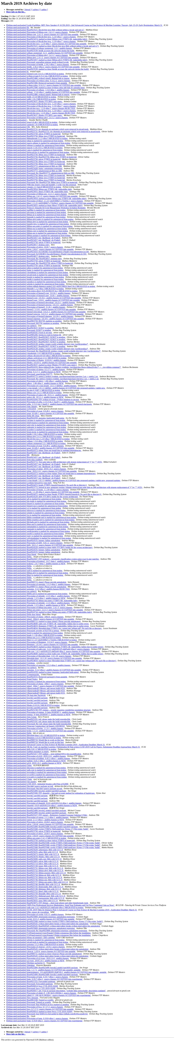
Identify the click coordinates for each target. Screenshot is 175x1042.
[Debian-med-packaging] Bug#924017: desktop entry (28, 245)
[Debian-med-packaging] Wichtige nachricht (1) (25, 963)
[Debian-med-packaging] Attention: (20, 965)
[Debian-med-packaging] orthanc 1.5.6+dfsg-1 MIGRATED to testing (34, 441)
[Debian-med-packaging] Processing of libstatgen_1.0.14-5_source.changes (37, 642)
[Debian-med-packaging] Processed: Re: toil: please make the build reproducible (38, 724)
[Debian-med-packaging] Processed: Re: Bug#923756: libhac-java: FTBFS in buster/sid (42, 182)
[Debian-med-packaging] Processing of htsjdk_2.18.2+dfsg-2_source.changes (37, 64)
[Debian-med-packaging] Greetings (20, 663)
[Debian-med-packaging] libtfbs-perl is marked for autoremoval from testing (37, 594)
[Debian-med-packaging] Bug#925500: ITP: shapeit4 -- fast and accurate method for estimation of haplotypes (50, 793)
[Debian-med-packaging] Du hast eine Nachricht (26, 695)
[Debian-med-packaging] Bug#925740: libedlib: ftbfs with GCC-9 (33, 884)
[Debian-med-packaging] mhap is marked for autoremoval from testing (35, 141)
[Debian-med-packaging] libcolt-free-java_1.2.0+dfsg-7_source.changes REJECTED (41, 108)
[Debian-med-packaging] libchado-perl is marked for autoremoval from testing (38, 522)
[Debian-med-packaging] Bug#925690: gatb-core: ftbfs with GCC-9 (34, 859)
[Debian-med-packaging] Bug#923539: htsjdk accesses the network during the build (40, 51)
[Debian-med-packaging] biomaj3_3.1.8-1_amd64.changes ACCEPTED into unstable (41, 309)
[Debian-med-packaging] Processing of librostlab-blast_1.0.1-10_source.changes (39, 656)
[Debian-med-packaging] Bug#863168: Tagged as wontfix (30, 1000)
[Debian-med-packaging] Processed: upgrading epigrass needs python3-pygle (37, 62)
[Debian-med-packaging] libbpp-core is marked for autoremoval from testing (37, 231)
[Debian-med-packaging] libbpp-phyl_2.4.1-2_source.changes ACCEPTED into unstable (42, 57)
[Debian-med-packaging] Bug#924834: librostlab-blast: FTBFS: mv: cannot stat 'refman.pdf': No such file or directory (54, 628)
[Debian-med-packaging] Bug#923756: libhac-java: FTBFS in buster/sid (35, 136)
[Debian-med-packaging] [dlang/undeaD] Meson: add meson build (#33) (35, 688)
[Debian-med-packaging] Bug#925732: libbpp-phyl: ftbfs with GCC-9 (35, 870)
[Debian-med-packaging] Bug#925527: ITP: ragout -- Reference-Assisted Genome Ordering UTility (47, 815)
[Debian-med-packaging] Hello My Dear (23, 416)
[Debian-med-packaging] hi (17, 71)
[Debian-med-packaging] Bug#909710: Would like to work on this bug (35, 740)
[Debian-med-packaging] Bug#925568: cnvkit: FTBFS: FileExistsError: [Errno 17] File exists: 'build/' (47, 829)
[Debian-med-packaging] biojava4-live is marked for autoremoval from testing (38, 152)
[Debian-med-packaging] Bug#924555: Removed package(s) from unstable (37, 677)
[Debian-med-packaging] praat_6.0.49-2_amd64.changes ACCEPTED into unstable (40, 448)
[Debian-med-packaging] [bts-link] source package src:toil (30, 786)
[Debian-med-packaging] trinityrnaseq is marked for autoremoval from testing (37, 423)
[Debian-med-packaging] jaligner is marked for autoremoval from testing (35, 145)
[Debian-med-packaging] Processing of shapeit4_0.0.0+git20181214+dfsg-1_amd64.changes (44, 803)
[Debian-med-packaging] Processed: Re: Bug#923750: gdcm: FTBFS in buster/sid (39, 263)
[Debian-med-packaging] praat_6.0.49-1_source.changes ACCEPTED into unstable (40, 413)
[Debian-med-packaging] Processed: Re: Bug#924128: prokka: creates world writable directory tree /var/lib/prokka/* (53, 351)
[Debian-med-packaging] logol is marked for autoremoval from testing (34, 633)
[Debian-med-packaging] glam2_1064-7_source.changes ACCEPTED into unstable (40, 686)
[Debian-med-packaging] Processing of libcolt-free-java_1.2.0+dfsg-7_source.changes (41, 37)
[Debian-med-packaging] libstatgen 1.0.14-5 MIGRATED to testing (33, 738)
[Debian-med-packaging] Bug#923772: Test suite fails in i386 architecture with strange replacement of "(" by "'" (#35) (54, 462)
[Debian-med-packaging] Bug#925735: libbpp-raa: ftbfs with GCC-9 (34, 877)
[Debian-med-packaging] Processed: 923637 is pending (29, 330)
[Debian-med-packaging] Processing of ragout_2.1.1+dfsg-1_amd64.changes (37, 817)
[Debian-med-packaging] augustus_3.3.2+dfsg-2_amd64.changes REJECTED (38, 589)
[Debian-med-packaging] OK (18, 127)
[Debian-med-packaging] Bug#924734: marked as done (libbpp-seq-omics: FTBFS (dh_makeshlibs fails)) (49, 612)
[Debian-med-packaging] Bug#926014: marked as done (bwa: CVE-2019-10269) (39, 1011)
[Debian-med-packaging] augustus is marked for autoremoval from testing (36, 681)
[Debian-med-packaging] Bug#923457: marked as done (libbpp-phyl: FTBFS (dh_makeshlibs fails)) (47, 60)
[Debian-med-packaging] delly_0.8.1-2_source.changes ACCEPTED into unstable (40, 545)
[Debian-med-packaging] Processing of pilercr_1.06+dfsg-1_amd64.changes (37, 381)
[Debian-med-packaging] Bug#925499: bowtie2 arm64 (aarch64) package (36, 791)
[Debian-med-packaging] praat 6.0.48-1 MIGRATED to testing (32, 122)
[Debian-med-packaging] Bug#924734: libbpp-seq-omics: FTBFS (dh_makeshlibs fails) (42, 600)
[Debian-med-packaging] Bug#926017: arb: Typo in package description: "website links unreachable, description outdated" (56, 991)
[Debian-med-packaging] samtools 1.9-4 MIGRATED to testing (32, 124)
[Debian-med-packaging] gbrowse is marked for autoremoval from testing (36, 510)
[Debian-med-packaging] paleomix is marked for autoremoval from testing (36, 427)
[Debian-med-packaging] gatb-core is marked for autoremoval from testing (36, 770)
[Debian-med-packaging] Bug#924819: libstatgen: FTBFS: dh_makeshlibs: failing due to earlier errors (47, 626)
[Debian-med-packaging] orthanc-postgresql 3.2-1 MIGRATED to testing (36, 443)
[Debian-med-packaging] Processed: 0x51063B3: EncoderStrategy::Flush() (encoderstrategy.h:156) (46, 254)
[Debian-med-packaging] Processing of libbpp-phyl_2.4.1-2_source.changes (37, 55)
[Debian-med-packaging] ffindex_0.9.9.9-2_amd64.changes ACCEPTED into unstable (41, 362)
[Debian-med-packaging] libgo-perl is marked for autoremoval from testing (36, 524)
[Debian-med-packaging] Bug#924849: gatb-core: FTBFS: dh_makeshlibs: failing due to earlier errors (47, 624)
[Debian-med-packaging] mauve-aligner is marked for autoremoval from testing (38, 143)
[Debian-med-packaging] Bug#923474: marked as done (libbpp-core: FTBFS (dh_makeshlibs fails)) (47, 39)
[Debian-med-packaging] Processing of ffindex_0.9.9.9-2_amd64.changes (36, 360)
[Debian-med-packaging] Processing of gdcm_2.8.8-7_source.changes (34, 247)
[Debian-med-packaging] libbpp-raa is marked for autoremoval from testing (36, 228)
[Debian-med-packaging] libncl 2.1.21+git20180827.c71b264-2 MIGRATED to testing (41, 640)
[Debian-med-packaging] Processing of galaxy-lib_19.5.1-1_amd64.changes (37, 395)
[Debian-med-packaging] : (17, 120)
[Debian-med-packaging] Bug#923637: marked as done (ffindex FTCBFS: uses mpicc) (41, 365)
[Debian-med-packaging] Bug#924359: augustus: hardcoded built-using (35, 418)
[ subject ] (36, 9)
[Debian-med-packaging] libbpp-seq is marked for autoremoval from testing (37, 233)
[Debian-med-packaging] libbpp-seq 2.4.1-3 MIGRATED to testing (33, 637)
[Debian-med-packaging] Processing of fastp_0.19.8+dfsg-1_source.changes (37, 1018)
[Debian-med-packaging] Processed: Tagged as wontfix (29, 1002)
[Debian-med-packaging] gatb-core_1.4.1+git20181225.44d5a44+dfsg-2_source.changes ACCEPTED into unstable (53, 651)
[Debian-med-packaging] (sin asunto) (21, 782)
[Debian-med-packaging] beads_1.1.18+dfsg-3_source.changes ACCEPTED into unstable (43, 492)
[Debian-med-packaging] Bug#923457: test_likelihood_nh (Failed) (33, 238)
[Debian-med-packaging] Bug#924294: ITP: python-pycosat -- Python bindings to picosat (42, 399)
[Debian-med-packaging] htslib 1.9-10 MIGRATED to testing (31, 97)
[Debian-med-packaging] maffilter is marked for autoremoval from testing (36, 210)
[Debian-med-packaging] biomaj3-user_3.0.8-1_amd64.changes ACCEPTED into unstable (43, 300)
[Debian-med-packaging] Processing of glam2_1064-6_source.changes (35, 617)
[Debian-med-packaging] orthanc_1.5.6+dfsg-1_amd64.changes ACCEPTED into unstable (43, 92)
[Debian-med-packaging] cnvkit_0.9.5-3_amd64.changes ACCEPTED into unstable (40, 919)
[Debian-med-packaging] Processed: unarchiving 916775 (29, 374)
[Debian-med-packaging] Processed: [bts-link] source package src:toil (34, 788)
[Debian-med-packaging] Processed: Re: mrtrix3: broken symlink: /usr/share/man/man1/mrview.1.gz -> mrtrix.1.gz (52, 379)
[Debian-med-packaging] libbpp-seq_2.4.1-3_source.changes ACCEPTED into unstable (42, 196)
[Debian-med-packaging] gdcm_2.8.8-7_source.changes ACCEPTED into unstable (40, 249)
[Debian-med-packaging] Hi (17, 27)
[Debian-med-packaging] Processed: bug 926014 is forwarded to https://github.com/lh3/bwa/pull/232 (47, 1014)
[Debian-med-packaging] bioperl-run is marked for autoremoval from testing (37, 506)
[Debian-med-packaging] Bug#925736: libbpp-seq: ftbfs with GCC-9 (34, 880)
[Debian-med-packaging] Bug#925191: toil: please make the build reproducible (38, 719)
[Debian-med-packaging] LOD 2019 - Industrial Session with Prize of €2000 (37, 784)
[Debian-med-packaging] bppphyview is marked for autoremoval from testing (37, 224)
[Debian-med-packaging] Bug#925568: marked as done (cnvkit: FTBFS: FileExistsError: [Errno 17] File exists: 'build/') (54, 921)
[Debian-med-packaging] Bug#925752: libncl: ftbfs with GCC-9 (32, 891)
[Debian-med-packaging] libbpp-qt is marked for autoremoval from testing (36, 215)
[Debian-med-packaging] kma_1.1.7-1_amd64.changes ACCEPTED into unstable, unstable (43, 970)
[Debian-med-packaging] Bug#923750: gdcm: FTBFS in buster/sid (33, 134)
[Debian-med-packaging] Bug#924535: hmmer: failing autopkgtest (33, 540)
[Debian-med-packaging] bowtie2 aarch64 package (27, 698)
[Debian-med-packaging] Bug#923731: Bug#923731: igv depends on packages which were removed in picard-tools (53, 131)
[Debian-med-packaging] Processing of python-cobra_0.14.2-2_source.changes (38, 81)
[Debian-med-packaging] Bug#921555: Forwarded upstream (31, 981)
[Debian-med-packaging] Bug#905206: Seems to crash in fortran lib (34, 335)
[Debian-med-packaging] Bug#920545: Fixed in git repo (29, 332)
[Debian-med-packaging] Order (19, 765)
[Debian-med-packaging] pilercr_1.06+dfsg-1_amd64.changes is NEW (35, 383)
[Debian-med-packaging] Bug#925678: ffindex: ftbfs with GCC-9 (33, 857)
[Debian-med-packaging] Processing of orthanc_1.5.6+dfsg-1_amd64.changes (38, 90)
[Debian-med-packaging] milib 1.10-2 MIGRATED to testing (31, 99)
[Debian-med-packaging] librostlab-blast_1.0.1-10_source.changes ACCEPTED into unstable (44, 658)
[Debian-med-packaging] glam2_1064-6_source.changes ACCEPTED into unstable (40, 619)
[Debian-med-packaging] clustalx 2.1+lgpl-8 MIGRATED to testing (34, 187)
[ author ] (44, 9)
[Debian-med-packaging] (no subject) (21, 326)
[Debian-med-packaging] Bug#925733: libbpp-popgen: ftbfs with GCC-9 (36, 873)
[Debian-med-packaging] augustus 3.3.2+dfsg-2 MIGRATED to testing (35, 944)
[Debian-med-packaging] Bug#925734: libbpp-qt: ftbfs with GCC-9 (34, 875)
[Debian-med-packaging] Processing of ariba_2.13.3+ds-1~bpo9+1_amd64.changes (40, 402)
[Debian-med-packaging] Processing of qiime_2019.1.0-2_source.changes (36, 469)
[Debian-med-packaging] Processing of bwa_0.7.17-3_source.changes (34, 1007)
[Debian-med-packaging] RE (18, 455)
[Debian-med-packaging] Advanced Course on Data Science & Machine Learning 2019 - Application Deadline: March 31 (55, 745)
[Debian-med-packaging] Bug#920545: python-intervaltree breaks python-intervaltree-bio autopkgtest (47, 924)
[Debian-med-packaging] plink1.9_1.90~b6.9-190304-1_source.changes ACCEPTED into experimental (48, 995)
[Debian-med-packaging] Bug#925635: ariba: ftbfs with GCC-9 (32, 852)
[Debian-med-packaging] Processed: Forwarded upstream (29, 984)
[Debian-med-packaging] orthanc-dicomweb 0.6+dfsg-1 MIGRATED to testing (38, 356)
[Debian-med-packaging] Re (18, 1016)
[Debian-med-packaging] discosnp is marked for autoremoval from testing (36, 768)
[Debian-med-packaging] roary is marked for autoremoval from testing (34, 536)
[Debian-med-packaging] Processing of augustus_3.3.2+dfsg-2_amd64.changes (38, 584)
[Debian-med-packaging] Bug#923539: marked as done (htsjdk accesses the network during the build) (47, 69)
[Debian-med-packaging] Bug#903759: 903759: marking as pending (34, 321)
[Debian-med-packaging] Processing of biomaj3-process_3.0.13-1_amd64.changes (39, 305)
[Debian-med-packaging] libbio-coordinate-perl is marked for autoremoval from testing (41, 517)
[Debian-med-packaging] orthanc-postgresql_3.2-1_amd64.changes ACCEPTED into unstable (44, 53)
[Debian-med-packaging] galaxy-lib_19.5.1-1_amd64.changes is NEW (35, 397)
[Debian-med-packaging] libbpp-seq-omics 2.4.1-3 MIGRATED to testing (36, 838)
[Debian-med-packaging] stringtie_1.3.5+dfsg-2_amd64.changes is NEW (36, 605)
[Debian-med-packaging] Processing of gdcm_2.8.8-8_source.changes (34, 822)
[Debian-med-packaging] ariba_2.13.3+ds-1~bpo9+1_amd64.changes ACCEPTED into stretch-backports (49, 404)
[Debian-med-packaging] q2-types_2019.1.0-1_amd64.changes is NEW (35, 961)
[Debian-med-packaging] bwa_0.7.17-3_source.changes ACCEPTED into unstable (40, 1009)
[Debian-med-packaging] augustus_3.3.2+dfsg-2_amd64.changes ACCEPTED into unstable (43, 670)
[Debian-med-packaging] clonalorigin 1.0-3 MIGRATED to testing (33, 353)
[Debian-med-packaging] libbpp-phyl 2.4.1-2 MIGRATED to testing (34, 436)
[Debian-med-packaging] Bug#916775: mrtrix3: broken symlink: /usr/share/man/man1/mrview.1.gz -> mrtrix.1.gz (52, 376)
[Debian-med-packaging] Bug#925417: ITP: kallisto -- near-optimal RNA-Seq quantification (44, 754)
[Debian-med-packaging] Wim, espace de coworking (27, 912)
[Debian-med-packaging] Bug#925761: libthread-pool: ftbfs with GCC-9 (36, 896)
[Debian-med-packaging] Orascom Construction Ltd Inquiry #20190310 (35, 726)
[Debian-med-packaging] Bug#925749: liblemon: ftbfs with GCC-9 (33, 889)
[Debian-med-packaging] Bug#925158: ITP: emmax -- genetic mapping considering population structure (48, 710)
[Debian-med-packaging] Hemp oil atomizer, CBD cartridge (30, 937)
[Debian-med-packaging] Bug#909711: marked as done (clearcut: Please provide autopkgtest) (44, 954)
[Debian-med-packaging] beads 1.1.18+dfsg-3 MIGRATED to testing (34, 635)
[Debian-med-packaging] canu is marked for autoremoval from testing (34, 150)
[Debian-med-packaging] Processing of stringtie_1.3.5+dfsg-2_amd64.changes (38, 603)
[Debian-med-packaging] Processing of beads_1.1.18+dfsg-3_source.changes (37, 490)
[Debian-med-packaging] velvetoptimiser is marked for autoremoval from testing (38, 538)
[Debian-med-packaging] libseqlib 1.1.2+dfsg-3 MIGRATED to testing (35, 289)
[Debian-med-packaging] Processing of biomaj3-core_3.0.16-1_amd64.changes (38, 293)
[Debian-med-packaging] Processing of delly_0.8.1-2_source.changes (34, 543)
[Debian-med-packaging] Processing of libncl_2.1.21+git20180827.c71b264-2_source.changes (44, 201)
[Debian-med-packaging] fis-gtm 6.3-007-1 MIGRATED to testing (33, 390)
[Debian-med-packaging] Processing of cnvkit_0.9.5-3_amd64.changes (35, 914)
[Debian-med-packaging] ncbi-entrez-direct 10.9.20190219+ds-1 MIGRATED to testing (42, 291)
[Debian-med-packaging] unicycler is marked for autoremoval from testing (36, 425)
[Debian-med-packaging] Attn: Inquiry (22, 406)
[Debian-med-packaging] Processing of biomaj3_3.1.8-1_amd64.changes (36, 307)
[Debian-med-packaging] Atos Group (21, 717)
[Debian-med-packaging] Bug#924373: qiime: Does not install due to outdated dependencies (43, 450)
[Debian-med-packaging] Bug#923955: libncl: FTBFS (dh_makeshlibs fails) (37, 192)
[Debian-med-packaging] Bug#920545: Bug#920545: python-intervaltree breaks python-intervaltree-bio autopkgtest (53, 926)
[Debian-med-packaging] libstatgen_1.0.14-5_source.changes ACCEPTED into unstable (42, 644)
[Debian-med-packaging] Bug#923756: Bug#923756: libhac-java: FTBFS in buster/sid (41, 157)
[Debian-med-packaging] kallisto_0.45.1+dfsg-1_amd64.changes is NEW (36, 761)
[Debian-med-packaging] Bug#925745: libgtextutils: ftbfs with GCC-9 (35, 887)
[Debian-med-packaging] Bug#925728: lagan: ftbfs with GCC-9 (32, 866)
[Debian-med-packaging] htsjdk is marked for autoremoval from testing (35, 279)
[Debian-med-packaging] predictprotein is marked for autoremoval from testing (38, 531)
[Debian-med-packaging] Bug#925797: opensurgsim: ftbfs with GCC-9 (35, 898)
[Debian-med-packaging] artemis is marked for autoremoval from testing (35, 284)
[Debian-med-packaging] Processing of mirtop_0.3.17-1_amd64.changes (35, 369)
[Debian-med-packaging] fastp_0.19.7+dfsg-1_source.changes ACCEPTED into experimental (44, 979)
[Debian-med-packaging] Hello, (19, 557)
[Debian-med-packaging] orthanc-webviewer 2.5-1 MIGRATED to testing (36, 358)
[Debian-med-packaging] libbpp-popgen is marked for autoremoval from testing (38, 235)
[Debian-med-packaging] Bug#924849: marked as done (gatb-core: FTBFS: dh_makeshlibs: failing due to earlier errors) (55, 654)
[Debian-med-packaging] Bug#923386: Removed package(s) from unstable (37, 83)
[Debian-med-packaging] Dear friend (21, 554)
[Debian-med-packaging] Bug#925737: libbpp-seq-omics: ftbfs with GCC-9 (37, 882)
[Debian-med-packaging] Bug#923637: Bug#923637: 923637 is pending (36, 337)
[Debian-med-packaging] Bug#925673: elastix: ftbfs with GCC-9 (32, 854)
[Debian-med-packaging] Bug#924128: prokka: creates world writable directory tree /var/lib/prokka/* (47, 344)
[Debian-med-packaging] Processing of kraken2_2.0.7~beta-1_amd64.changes (38, 561)
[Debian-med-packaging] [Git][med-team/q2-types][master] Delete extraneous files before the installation (48, 933)
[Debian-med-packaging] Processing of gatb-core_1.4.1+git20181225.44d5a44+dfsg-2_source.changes (48, 649)
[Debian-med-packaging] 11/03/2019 (21, 409)
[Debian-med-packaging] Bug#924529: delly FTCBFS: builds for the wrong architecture (42, 497)
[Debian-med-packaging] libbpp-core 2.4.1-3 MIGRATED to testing (34, 393)
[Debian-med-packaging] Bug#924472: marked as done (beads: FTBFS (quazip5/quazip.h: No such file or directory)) (54, 494)
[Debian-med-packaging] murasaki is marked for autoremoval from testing (36, 529)
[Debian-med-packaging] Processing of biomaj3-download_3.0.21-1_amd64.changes (40, 302)
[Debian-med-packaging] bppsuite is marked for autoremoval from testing (36, 217)
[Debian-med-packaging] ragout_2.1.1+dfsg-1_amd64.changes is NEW (35, 820)
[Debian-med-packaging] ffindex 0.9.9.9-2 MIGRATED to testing (33, 705)
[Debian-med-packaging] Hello (19, 733)
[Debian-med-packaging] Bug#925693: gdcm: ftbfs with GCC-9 (32, 861)
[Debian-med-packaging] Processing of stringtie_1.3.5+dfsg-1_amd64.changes (38, 596)
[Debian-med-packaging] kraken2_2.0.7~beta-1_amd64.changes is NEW (36, 564)
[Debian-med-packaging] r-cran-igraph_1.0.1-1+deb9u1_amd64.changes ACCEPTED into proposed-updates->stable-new (56, 388)
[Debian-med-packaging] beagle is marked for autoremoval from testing (35, 277)
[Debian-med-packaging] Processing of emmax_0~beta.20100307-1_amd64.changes (40, 712)
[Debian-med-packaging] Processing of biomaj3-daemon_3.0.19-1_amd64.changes (40, 316)
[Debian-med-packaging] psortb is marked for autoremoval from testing (35, 533)
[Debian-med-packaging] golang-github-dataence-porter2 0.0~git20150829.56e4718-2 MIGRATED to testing (51, 286)
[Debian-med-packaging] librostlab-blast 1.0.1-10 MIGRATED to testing (36, 735)
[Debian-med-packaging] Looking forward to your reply (29, 483)
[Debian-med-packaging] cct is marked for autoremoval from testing (33, 508)
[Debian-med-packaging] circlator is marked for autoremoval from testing (36, 420)
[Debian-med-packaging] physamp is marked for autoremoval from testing (36, 212)
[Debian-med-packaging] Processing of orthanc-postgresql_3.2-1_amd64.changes (39, 48)
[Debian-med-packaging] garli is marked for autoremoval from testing (34, 570)
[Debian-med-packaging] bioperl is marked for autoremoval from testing (35, 503)
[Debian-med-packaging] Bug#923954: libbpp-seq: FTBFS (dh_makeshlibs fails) (39, 189)
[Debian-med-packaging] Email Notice (22, 679)
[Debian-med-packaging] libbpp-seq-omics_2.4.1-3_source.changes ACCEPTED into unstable (44, 610)
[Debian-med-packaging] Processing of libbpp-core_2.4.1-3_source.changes (37, 32)
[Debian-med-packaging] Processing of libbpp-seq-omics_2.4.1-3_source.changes (39, 607)
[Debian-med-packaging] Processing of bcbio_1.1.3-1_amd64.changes (35, 728)
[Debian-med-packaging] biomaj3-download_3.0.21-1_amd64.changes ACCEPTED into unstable (46, 312)
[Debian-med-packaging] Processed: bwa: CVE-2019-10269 (31, 988)
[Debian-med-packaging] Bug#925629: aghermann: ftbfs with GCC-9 (34, 850)
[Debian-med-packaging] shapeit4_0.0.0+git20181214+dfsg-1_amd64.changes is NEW (42, 805)
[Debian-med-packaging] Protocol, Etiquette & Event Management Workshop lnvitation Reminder (46, 208)
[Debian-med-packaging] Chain (19, 779)
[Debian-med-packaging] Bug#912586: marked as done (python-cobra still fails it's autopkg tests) (45, 88)
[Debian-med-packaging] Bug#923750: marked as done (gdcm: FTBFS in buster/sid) (40, 840)
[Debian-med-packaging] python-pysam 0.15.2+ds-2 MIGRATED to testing (37, 76)
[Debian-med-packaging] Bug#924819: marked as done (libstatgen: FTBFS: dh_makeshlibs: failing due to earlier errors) (55, 647)
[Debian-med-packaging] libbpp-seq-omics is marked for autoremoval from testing (39, 226)
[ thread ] (27, 9)
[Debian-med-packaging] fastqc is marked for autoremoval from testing (35, 270)
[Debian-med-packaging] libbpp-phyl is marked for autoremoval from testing (37, 222)
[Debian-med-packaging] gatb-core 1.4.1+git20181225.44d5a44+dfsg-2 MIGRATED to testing (45, 907)
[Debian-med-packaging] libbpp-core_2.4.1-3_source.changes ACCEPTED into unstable (42, 34)
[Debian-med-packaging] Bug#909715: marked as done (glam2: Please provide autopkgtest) (43, 621)
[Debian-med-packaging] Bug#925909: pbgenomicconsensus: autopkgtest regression (40, 917)
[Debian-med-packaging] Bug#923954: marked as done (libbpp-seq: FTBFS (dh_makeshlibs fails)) (46, 198)
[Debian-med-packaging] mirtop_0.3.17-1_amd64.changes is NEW (33, 372)
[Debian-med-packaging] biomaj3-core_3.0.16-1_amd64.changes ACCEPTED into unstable (43, 298)
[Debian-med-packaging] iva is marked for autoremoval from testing (34, 515)
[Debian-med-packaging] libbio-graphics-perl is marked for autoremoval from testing (40, 520)
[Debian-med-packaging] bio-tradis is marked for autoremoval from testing (36, 501)
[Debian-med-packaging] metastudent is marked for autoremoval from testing (37, 527)
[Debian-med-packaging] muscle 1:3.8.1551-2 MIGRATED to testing (34, 148)
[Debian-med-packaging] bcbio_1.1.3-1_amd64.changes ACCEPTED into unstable (40, 731)
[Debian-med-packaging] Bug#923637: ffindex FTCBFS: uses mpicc (34, 101)
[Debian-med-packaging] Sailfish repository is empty (27, 751)
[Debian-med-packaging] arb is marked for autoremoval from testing (34, 499)
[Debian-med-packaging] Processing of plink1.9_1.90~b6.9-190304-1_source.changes (41, 993)
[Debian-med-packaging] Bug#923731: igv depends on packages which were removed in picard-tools (47, 129)
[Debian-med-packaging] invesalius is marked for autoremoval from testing (36, 772)
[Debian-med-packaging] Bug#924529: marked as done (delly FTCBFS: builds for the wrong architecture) (49, 547)
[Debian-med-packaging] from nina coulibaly (24, 460)
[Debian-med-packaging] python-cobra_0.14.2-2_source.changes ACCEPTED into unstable (43, 85)
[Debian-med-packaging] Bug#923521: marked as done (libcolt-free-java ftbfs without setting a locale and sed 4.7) (52, 46)
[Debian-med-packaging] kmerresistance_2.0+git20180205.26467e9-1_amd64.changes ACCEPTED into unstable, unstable (56, 972)
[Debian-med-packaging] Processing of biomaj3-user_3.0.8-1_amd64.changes (38, 295)
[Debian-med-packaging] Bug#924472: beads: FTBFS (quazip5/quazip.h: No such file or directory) (46, 485)
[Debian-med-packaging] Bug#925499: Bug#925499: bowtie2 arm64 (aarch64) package (42, 827)
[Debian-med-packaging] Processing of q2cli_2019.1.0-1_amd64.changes (36, 756)
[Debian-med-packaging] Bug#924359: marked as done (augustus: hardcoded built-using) (42, 672)
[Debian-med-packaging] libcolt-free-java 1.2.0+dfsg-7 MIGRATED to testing (38, 439)
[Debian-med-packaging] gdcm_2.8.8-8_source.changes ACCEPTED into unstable (40, 824)
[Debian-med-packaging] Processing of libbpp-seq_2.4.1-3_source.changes (36, 194)
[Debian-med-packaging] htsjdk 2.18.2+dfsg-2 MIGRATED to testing (34, 434)
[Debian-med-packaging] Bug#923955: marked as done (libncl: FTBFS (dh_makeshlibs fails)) (44, 205)
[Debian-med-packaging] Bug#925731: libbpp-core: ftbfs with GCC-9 (35, 868)
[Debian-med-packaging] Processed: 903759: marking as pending (33, 323)
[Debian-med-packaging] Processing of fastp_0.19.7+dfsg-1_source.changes (37, 977)
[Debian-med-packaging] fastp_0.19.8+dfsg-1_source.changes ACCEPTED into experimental (44, 1021)
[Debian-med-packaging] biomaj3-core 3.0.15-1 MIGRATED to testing (35, 74)
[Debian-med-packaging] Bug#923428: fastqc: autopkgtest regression (34, 168)
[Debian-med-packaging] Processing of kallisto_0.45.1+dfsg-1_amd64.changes (38, 758)
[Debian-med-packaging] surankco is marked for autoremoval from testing (36, 282)
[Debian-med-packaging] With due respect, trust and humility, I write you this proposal (41, 185)
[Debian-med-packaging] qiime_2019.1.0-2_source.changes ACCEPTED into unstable (41, 471)
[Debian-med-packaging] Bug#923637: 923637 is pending (30, 328)
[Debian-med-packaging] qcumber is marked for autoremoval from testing (36, 430)
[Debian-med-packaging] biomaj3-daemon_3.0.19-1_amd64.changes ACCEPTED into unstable (45, 319)
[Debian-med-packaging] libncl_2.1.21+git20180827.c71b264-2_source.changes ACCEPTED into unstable (50, 203)
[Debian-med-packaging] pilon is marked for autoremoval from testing (34, 268)
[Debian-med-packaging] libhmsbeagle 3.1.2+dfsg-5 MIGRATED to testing (37, 138)
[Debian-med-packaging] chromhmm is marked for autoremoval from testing (37, 272)
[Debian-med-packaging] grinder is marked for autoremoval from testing (35, 513)
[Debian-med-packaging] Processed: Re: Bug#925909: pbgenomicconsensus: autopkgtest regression (47, 931)
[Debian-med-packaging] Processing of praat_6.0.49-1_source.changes (35, 411)
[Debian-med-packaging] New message (22, 998)
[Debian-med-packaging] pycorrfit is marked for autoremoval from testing (36, 775)
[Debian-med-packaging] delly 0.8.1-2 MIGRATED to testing (31, 749)
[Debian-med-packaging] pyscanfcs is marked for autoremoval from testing (36, 777)
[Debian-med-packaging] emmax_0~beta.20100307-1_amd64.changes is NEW (38, 714)
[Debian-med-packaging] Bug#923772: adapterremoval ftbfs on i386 (34, 166)
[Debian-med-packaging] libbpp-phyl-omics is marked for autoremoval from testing (40, 219)
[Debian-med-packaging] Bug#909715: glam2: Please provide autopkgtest (36, 582)
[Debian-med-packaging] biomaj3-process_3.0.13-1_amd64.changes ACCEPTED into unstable (45, 314)
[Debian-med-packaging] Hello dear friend (23, 614)
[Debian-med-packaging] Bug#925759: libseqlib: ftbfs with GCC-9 (33, 894)
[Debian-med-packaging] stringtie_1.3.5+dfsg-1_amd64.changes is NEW (36, 598)
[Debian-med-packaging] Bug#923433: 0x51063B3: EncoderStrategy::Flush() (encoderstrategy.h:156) (47, 252)
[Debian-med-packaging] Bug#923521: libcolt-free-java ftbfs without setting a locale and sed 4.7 (45, 30)
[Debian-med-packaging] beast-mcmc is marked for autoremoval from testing (37, 432)
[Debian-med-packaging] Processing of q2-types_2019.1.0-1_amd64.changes (37, 958)
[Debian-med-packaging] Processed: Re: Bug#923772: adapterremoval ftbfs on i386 (40, 173)
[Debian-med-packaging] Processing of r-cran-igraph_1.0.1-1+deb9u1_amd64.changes (41, 386)
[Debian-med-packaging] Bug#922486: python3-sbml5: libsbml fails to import (38, 78)
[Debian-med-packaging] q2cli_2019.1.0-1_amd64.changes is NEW (34, 763)
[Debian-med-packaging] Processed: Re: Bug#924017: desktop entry (34, 259)
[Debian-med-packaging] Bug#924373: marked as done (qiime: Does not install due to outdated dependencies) (51, 473)
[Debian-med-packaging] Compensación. (23, 674)
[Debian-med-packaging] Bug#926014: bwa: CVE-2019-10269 (32, 986)
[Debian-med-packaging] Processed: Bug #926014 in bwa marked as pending (37, 1004)
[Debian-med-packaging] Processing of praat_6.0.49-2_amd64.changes (35, 446)
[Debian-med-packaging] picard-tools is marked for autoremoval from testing (37, 275)
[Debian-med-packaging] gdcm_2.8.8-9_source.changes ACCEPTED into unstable (40, 836)
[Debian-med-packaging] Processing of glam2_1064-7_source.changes (35, 684)
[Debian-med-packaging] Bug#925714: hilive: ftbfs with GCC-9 (32, 864)
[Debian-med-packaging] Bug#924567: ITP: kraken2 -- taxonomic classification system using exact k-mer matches (52, 559)
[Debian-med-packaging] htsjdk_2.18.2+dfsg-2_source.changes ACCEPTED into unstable (43, 67)
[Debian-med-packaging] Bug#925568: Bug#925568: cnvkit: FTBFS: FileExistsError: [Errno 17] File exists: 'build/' (53, 843)
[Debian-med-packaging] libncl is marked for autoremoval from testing (35, 575)
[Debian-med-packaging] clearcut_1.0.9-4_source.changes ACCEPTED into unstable (41, 951)
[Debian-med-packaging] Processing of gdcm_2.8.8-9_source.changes (34, 833)
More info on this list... (15, 12)
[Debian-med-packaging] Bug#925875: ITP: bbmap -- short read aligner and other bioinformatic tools (47, 903)
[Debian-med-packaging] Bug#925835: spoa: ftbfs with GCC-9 (32, 901)
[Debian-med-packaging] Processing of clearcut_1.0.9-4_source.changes (35, 947)
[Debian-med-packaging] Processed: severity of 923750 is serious (33, 631)
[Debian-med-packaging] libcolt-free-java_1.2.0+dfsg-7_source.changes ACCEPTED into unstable (46, 44)
